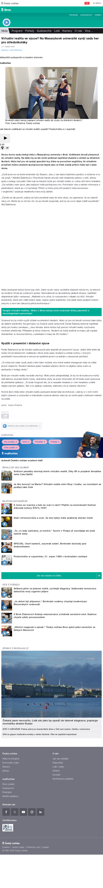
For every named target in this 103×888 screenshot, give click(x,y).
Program (73, 15)
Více (89, 30)
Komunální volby (10, 762)
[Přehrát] (5, 138)
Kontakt (56, 775)
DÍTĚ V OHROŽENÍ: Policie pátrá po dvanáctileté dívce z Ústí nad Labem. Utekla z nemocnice (46, 729)
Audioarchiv (86, 15)
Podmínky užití (33, 847)
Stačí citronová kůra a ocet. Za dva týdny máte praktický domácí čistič (53, 518)
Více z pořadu (11, 584)
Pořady (29, 30)
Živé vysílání (9, 447)
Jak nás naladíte (61, 758)
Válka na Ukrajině (10, 758)
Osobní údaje (18, 847)
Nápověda (58, 762)
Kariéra (56, 770)
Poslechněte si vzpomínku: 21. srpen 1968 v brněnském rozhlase (50, 556)
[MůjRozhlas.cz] (5, 63)
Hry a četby (9, 442)
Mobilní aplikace (10, 796)
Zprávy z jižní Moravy (11, 50)
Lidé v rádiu (58, 766)
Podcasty (7, 792)
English (45, 847)
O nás (78, 30)
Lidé (57, 30)
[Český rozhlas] (10, 3)
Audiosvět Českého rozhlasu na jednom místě (22, 460)
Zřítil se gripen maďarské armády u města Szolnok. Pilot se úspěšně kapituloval (39, 734)
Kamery (98, 15)
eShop (5, 770)
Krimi (24, 442)
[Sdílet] (7, 148)
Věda (4, 30)
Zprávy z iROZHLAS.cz (15, 648)
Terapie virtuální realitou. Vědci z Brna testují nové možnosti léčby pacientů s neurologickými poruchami (46, 312)
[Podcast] (2, 148)
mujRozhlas (7, 435)
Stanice (6, 766)
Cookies (6, 847)
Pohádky (39, 442)
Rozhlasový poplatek (63, 779)
